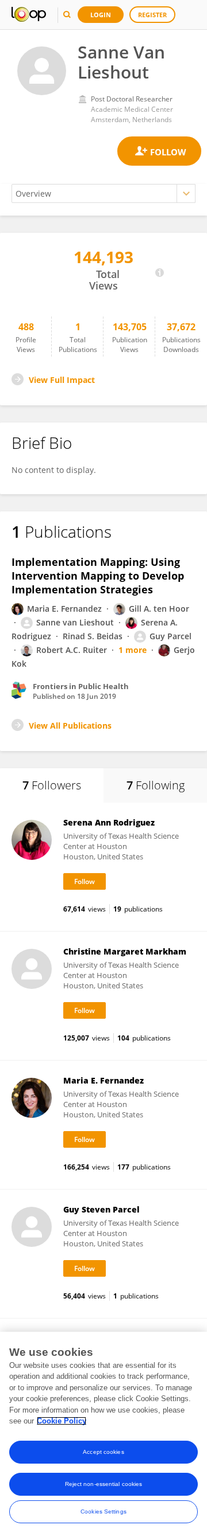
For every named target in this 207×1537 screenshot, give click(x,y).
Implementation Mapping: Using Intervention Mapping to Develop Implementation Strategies (98, 575)
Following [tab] (155, 785)
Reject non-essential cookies (104, 1484)
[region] (103, 1434)
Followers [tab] (51, 785)
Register (152, 14)
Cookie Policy (61, 1421)
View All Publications (70, 725)
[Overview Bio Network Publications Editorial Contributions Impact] (103, 193)
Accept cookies (103, 1452)
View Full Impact (62, 379)
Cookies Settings (103, 1511)
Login (100, 14)
